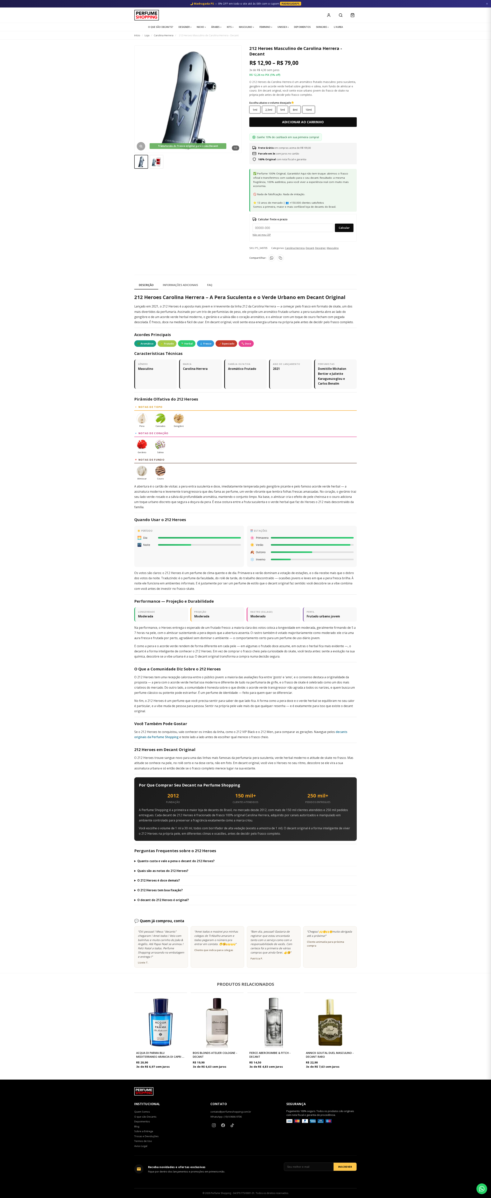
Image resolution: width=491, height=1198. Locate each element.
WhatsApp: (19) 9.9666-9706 (226, 1116)
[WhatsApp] (271, 257)
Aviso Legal (140, 1146)
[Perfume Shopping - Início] (146, 15)
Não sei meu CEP (262, 234)
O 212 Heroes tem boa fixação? (160, 890)
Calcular (344, 228)
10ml (309, 110)
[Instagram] (213, 1125)
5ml (282, 110)
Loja (147, 35)
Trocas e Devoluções (146, 1136)
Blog (136, 1126)
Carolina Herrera (163, 35)
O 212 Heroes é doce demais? (158, 880)
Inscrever (345, 1166)
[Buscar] (340, 15)
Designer (184, 27)
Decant (310, 248)
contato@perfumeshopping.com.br (230, 1111)
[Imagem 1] (141, 162)
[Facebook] (223, 1125)
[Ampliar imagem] (141, 146)
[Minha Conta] (329, 15)
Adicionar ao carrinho (303, 122)
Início (137, 35)
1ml (255, 110)
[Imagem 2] (156, 162)
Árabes (215, 27)
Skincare (321, 27)
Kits (229, 27)
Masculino (245, 27)
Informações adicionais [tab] (180, 285)
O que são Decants (145, 1116)
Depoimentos (302, 27)
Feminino (265, 27)
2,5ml (268, 110)
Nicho (200, 27)
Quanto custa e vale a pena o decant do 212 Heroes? (176, 861)
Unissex (282, 27)
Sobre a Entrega (143, 1131)
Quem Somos (142, 1111)
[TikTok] (232, 1125)
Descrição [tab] (146, 285)
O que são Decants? (160, 27)
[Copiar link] (280, 257)
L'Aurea (338, 27)
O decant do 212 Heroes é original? (163, 900)
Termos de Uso (143, 1141)
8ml (295, 110)
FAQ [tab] (209, 285)
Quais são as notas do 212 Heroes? (162, 871)
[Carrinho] (352, 15)
